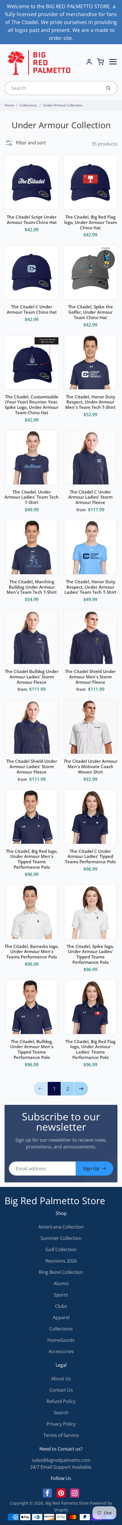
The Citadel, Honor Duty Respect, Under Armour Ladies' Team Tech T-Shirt (90, 587)
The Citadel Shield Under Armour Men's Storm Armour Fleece (90, 676)
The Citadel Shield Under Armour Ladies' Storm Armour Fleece (31, 766)
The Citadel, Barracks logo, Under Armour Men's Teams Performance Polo (32, 951)
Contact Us (61, 1390)
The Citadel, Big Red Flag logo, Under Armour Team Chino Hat (90, 222)
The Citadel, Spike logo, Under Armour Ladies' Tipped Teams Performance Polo (90, 954)
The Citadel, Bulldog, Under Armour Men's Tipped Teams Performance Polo (31, 1049)
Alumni (61, 1283)
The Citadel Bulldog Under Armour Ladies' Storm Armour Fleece (31, 676)
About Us (61, 1379)
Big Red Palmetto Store (55, 1200)
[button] (25, 142)
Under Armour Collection (62, 105)
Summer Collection (61, 1238)
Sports (61, 1295)
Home (9, 105)
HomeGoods (61, 1340)
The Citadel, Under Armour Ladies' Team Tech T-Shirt (32, 497)
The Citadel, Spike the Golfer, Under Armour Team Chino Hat (90, 312)
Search (61, 1412)
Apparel (61, 1317)
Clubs (61, 1306)
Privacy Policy (61, 1424)
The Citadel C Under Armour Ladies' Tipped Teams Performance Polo (90, 856)
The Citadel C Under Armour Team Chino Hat (32, 309)
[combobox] (53, 88)
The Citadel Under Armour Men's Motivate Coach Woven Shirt (90, 766)
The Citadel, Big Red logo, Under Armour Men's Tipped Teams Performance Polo (32, 859)
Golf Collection (61, 1249)
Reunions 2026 (61, 1261)
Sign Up (91, 1168)
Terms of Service (61, 1435)
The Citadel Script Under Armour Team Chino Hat (32, 219)
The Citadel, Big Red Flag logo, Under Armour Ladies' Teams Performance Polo (90, 1049)
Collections (28, 105)
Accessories (61, 1351)
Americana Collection (61, 1227)
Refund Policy (61, 1401)
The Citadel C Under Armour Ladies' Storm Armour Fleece (90, 497)
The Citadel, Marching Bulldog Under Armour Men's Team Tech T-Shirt (32, 587)
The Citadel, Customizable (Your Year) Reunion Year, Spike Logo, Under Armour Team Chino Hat (31, 404)
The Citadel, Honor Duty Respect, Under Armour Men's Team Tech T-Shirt (90, 402)
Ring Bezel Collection (61, 1272)
